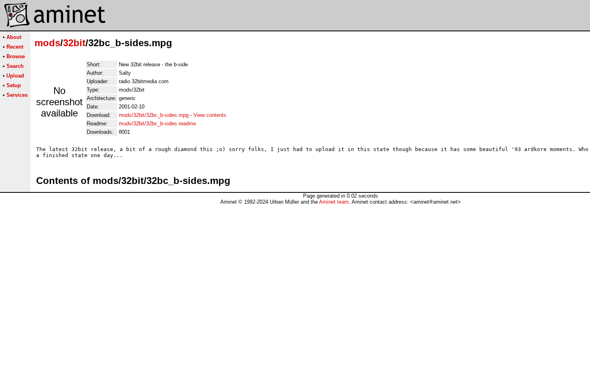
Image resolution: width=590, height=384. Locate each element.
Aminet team (334, 202)
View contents (209, 115)
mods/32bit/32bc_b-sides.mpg (154, 115)
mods (47, 42)
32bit (74, 42)
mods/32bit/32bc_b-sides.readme (157, 124)
